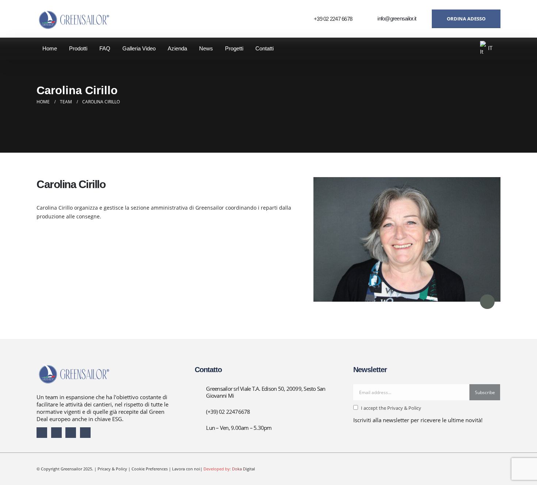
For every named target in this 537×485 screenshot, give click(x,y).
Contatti (264, 48)
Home (49, 48)
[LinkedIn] (70, 432)
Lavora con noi (186, 468)
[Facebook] (42, 432)
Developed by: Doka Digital (229, 468)
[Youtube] (56, 432)
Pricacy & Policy (112, 468)
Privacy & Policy (403, 408)
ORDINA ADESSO (466, 18)
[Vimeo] (85, 432)
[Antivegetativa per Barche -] (73, 19)
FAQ (104, 48)
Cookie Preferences (150, 468)
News (206, 48)
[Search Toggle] (466, 49)
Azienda (177, 48)
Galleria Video (139, 48)
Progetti (234, 48)
